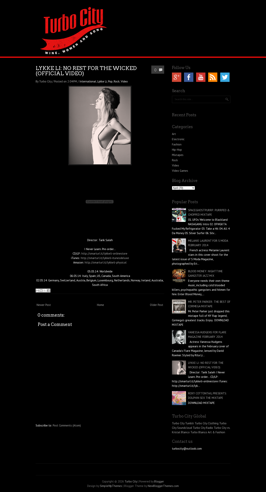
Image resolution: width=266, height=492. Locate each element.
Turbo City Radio (203, 428)
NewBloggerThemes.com (163, 486)
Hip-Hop (177, 149)
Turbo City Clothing (206, 423)
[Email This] (37, 290)
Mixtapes (177, 155)
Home (100, 305)
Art (174, 134)
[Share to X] (45, 290)
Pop (110, 81)
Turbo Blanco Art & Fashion (207, 432)
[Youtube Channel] (200, 77)
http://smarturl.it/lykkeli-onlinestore (104, 253)
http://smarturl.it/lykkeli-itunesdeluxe (105, 258)
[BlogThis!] (41, 290)
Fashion (176, 144)
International (87, 81)
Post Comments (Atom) (67, 425)
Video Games (180, 170)
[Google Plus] (176, 77)
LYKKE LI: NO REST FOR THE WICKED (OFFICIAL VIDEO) (86, 71)
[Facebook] (188, 77)
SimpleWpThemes (111, 486)
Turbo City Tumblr (183, 423)
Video (124, 81)
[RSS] (213, 77)
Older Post (156, 305)
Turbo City (131, 481)
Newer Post (44, 305)
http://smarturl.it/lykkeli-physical (106, 262)
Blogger (159, 481)
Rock (117, 81)
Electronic (178, 139)
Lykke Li (102, 81)
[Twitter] (225, 77)
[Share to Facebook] (48, 290)
